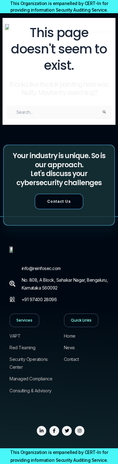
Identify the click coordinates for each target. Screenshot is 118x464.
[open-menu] (97, 26)
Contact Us (59, 201)
